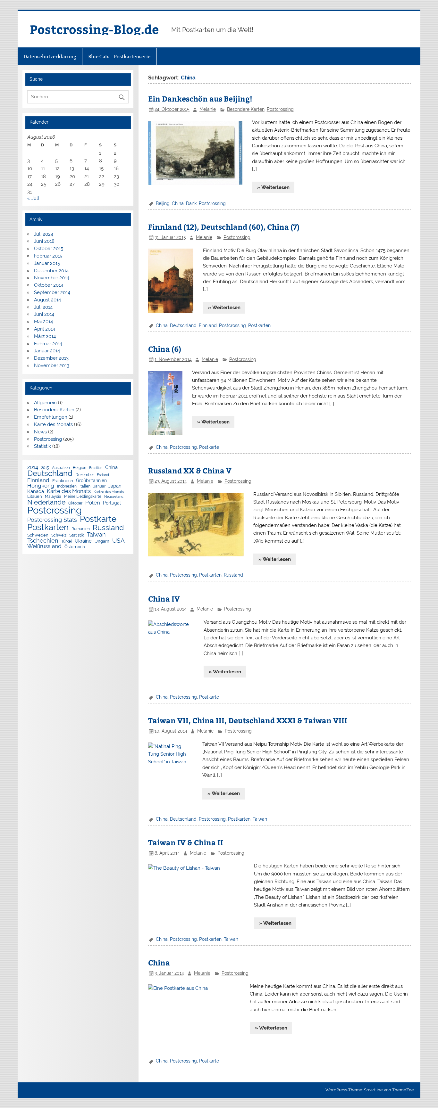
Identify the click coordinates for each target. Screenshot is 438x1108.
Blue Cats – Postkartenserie (119, 56)
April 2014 (44, 329)
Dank (191, 203)
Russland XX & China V (190, 470)
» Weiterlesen (273, 187)
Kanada (35, 491)
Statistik (42, 446)
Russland (233, 575)
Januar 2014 (47, 351)
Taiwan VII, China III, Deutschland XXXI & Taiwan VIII (247, 720)
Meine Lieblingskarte (82, 497)
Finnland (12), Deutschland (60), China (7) (223, 227)
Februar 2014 (48, 344)
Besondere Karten (246, 109)
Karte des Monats (53, 424)
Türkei (66, 542)
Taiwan (260, 819)
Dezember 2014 (51, 271)
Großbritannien (91, 481)
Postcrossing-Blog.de (94, 29)
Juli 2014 (43, 307)
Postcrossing (280, 109)
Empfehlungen (50, 417)
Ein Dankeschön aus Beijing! (200, 98)
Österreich (74, 547)
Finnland (208, 325)
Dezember (84, 475)
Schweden (37, 535)
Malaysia (53, 497)
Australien (61, 468)
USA (118, 541)
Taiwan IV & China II (185, 842)
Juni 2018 (44, 241)
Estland (103, 475)
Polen (92, 502)
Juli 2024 (43, 234)
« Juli (33, 198)
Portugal (112, 503)
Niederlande (46, 502)
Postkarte (209, 447)
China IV (164, 598)
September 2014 (52, 292)
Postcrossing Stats (52, 520)
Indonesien (67, 486)
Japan (115, 486)
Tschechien (42, 541)
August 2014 (47, 300)
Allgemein (45, 403)
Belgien (79, 468)
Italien (85, 486)
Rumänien (81, 529)
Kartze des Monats (109, 492)
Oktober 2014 (48, 285)
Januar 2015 (47, 263)
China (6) (164, 349)
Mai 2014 (43, 321)
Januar (99, 486)
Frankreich (62, 481)
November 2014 (51, 278)
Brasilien (95, 468)
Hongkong (40, 485)
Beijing (163, 203)
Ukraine (83, 540)
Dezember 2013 (51, 358)
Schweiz (58, 536)
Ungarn (102, 541)
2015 (45, 468)
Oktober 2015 (48, 248)
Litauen (34, 497)
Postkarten (259, 325)
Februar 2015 (48, 256)
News (40, 432)
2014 (32, 467)
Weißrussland (44, 546)
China (178, 203)
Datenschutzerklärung (49, 56)
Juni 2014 (44, 314)
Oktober (75, 503)
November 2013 (51, 365)
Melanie (207, 109)
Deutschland (183, 325)
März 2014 (45, 336)
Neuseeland (113, 496)
